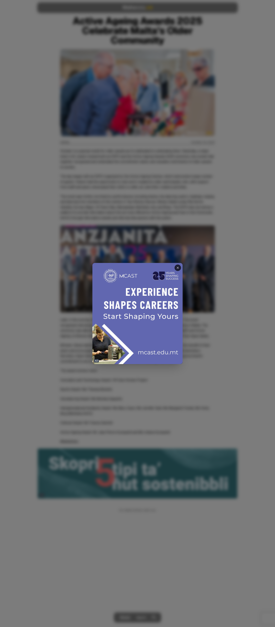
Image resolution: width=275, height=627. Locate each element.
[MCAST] (137, 313)
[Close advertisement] (178, 268)
